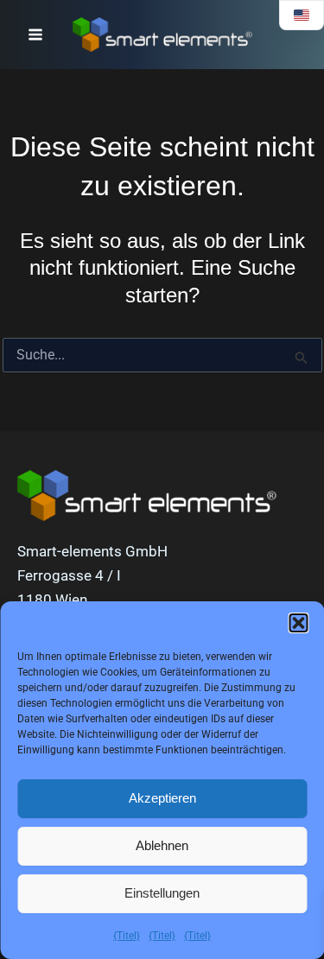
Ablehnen (162, 845)
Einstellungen (162, 893)
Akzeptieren (162, 798)
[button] (298, 623)
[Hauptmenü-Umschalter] (35, 34)
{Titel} (126, 936)
